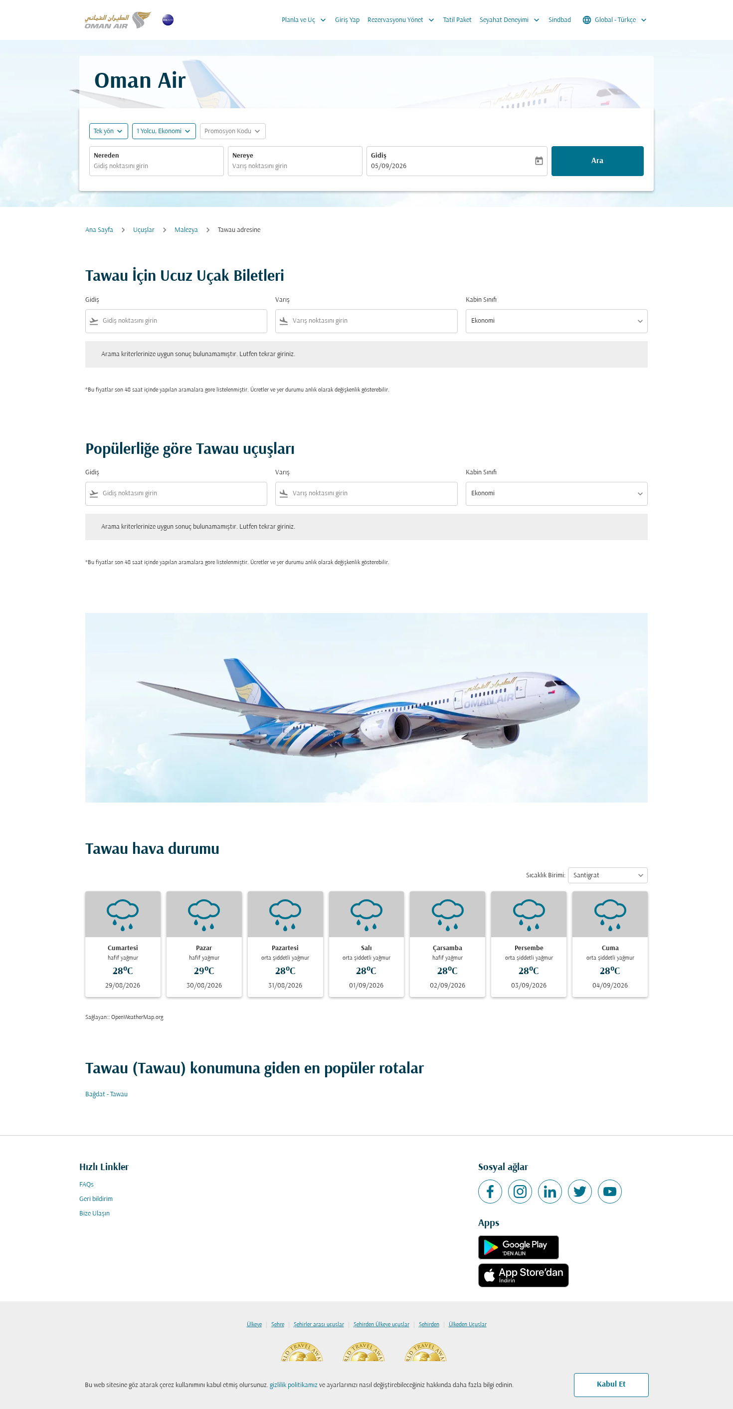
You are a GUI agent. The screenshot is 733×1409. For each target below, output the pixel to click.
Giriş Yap (347, 20)
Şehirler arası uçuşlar (319, 1325)
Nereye (242, 156)
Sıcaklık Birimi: (545, 875)
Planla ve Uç (305, 20)
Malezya (186, 230)
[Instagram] (520, 1192)
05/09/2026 (388, 166)
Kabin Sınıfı (481, 300)
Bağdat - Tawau (106, 1094)
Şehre (277, 1325)
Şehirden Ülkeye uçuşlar (381, 1325)
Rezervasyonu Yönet (401, 20)
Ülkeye (254, 1325)
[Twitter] (580, 1192)
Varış (282, 300)
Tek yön (104, 131)
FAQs (86, 1185)
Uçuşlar (144, 230)
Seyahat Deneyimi (511, 20)
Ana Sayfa (99, 230)
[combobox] (156, 166)
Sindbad (560, 20)
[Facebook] (490, 1192)
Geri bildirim (96, 1199)
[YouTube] (610, 1192)
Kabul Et (611, 1385)
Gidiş (378, 156)
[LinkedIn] (550, 1192)
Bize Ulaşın (94, 1213)
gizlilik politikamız (294, 1385)
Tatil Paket (457, 20)
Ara (597, 161)
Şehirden (429, 1325)
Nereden (106, 156)
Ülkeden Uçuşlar (468, 1325)
